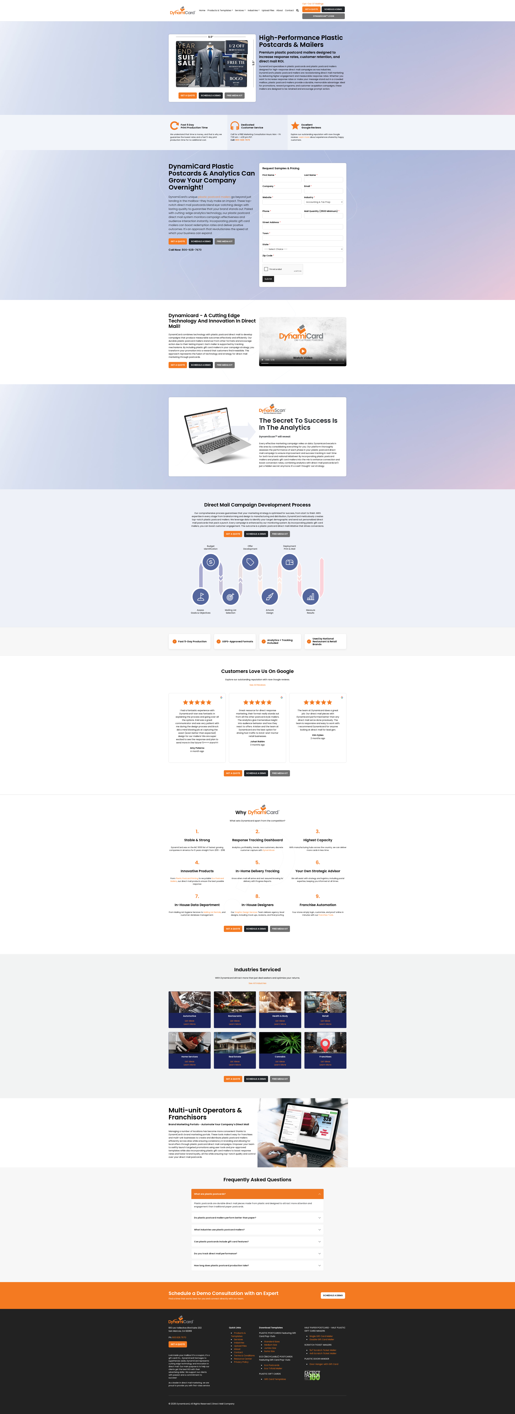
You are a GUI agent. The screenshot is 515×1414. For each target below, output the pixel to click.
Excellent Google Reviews (311, 126)
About (279, 10)
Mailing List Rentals (212, 912)
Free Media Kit (234, 95)
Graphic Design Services (246, 912)
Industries (253, 10)
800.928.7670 (179, 1337)
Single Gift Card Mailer (321, 1336)
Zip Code (268, 255)
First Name (269, 175)
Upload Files (268, 10)
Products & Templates (219, 10)
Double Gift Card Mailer (322, 1339)
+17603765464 (269, 1382)
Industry (309, 197)
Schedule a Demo (333, 1295)
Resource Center (243, 1358)
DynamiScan (269, 850)
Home (202, 10)
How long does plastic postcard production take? (221, 1265)
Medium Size (270, 1344)
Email (308, 186)
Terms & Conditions (244, 1355)
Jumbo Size (270, 1348)
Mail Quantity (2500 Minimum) (321, 211)
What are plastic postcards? (210, 1194)
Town (266, 233)
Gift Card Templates (275, 1379)
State (266, 244)
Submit (268, 278)
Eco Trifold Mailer (273, 1368)
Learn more (304, 137)
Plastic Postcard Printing (187, 878)
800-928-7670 (242, 140)
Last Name (310, 175)
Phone (266, 211)
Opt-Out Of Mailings (312, 3)
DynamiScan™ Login (323, 16)
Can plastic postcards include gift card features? (221, 1241)
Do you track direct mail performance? (215, 1253)
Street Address (271, 222)
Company (268, 186)
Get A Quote (311, 9)
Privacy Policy (241, 1362)
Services (239, 10)
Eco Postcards (271, 1365)
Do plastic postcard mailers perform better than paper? (225, 1217)
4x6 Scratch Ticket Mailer (323, 1353)
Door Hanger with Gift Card (324, 1364)
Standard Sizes (272, 1341)
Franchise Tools (326, 915)
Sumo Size (269, 1351)
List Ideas (189, 1020)
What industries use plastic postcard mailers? (219, 1229)
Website (267, 197)
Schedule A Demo (333, 9)
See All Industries (257, 983)
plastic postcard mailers (214, 197)
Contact (289, 10)
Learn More (190, 1024)
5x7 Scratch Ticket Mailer (323, 1350)
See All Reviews (258, 684)
